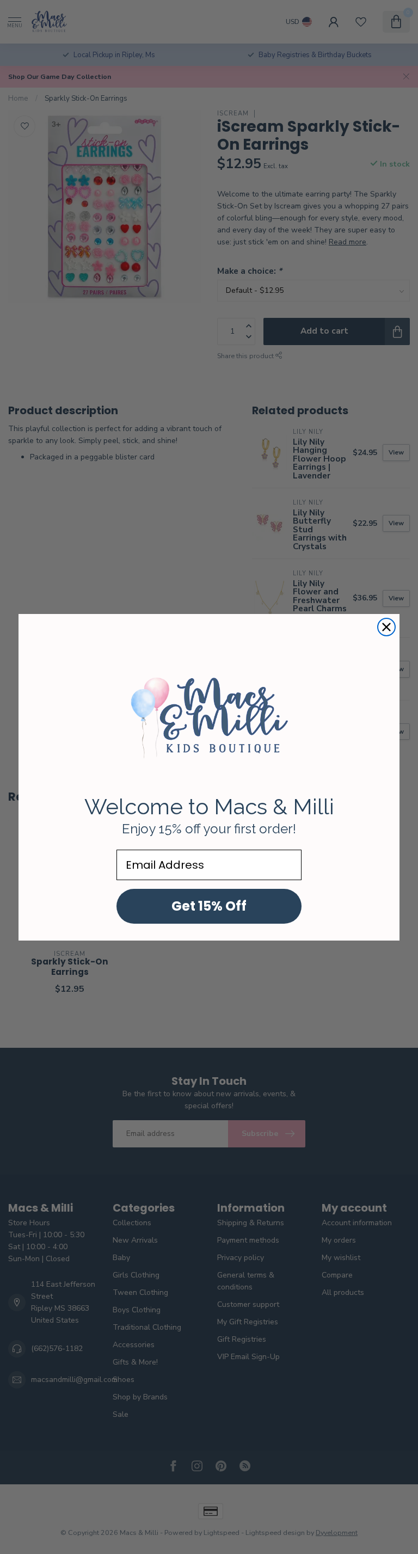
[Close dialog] (386, 627)
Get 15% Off (209, 906)
